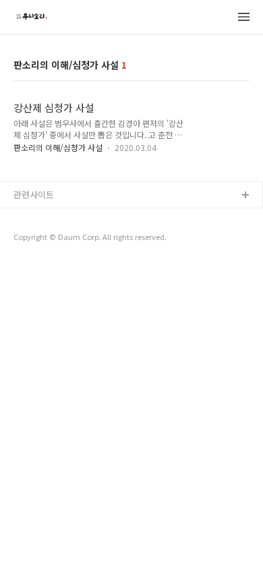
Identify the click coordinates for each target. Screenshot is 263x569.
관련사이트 (33, 194)
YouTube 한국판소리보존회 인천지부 (82, 217)
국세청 (26, 239)
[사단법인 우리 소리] (31, 17)
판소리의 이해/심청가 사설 (58, 147)
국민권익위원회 (42, 260)
